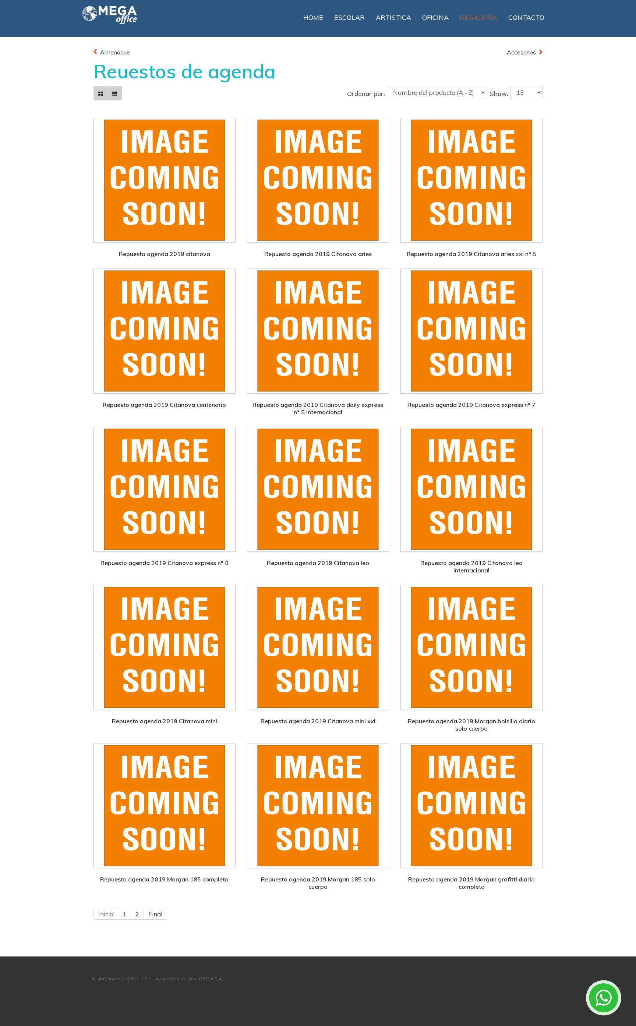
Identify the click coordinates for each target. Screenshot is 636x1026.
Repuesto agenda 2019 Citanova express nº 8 (164, 563)
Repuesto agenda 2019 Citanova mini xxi (318, 721)
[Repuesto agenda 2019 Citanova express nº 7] (471, 330)
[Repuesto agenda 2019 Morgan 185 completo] (164, 805)
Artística (393, 17)
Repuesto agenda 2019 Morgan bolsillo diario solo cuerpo (471, 724)
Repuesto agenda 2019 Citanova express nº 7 (471, 404)
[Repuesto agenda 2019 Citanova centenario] (164, 330)
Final (155, 914)
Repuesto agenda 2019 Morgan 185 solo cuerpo (318, 883)
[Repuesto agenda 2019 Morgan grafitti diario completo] (471, 805)
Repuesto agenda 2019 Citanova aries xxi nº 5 (471, 254)
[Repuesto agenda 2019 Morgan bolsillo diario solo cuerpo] (471, 646)
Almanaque (115, 52)
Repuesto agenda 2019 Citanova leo (318, 563)
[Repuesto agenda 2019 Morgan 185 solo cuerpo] (318, 805)
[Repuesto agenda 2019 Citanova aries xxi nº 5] (471, 179)
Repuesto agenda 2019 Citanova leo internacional (471, 566)
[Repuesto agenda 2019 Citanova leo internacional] (471, 488)
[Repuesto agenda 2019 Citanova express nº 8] (164, 488)
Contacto (526, 17)
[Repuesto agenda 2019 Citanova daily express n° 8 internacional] (318, 330)
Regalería (478, 17)
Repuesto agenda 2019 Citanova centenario (164, 404)
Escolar (349, 17)
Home (313, 17)
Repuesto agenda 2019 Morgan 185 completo (164, 879)
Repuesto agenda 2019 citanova (164, 254)
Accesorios (521, 52)
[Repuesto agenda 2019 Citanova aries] (318, 179)
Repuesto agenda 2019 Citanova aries (318, 254)
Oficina (435, 17)
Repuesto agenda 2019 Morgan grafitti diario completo (471, 883)
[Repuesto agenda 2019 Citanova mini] (164, 646)
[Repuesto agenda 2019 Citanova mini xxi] (318, 646)
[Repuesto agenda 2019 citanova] (164, 179)
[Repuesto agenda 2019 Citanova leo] (318, 488)
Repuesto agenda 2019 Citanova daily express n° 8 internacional (317, 408)
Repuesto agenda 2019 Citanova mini (164, 721)
